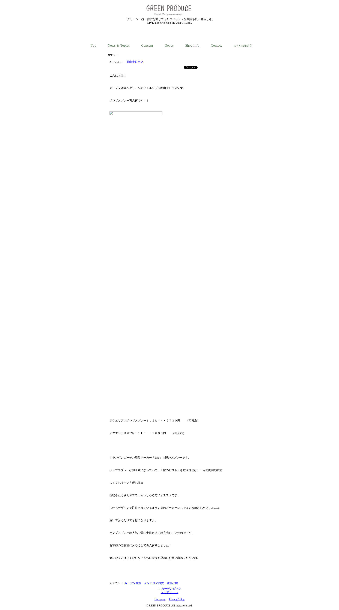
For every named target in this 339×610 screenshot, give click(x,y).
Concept (147, 45)
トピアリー (169, 592)
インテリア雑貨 (154, 583)
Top (93, 45)
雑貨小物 (172, 583)
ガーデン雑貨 (132, 583)
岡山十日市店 (134, 61)
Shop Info (192, 45)
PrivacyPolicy (177, 599)
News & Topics (119, 45)
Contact (216, 45)
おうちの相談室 (242, 45)
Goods (169, 45)
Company (159, 599)
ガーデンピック (169, 588)
